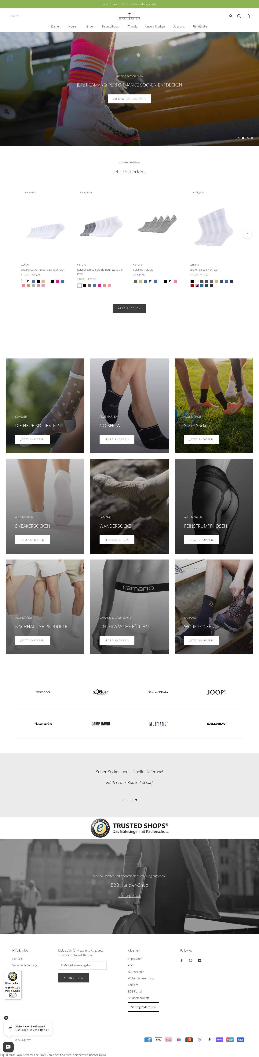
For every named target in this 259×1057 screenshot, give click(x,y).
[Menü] (19, 972)
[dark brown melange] (211, 285)
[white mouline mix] (47, 281)
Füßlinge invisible (143, 269)
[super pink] (57, 281)
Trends (132, 26)
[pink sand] (28, 285)
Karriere (133, 985)
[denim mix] (155, 281)
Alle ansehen (129, 308)
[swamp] (33, 285)
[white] (23, 281)
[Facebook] (181, 960)
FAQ (15, 972)
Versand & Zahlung (24, 965)
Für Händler (200, 26)
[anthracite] (201, 281)
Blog (15, 978)
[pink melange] (99, 285)
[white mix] (28, 281)
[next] (247, 234)
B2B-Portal (135, 991)
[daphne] (201, 285)
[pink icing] (109, 285)
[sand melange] (140, 281)
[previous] (12, 234)
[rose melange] (175, 281)
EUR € (12, 16)
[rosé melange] (23, 285)
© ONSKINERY (23, 1040)
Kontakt (17, 958)
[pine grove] (206, 285)
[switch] (12, 995)
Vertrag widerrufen (143, 1007)
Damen (55, 26)
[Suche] (239, 16)
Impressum (135, 958)
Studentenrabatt (138, 998)
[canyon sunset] (104, 285)
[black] (38, 281)
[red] (192, 285)
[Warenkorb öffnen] (248, 16)
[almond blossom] (43, 285)
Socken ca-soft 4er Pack (204, 269)
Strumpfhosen (111, 26)
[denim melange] (62, 281)
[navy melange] (231, 281)
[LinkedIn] (199, 960)
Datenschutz (136, 972)
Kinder (90, 26)
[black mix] (52, 281)
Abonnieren (73, 978)
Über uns (179, 26)
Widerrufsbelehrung (141, 978)
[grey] (89, 285)
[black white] (170, 281)
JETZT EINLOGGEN (129, 895)
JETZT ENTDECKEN (129, 99)
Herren (73, 26)
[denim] (221, 281)
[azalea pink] (197, 285)
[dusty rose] (38, 285)
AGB (130, 965)
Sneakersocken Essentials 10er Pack (42, 269)
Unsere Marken (155, 26)
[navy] (33, 281)
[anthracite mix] (206, 281)
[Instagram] (190, 960)
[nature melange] (43, 281)
